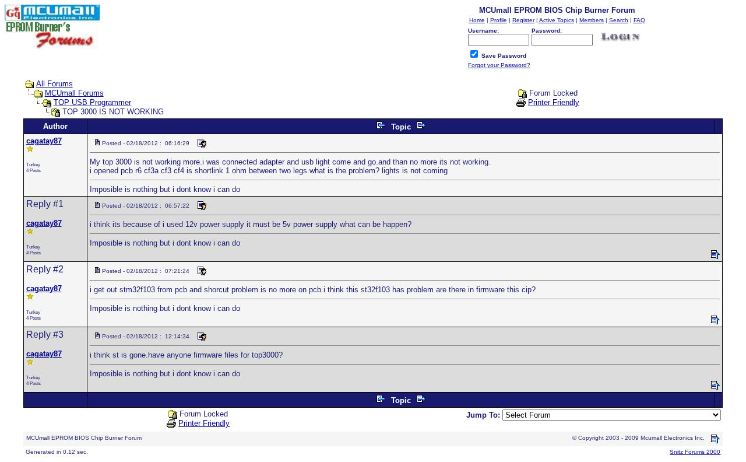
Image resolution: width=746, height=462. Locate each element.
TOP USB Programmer (92, 102)
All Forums (54, 83)
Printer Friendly (553, 102)
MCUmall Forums (74, 93)
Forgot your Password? (499, 65)
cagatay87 (44, 140)
